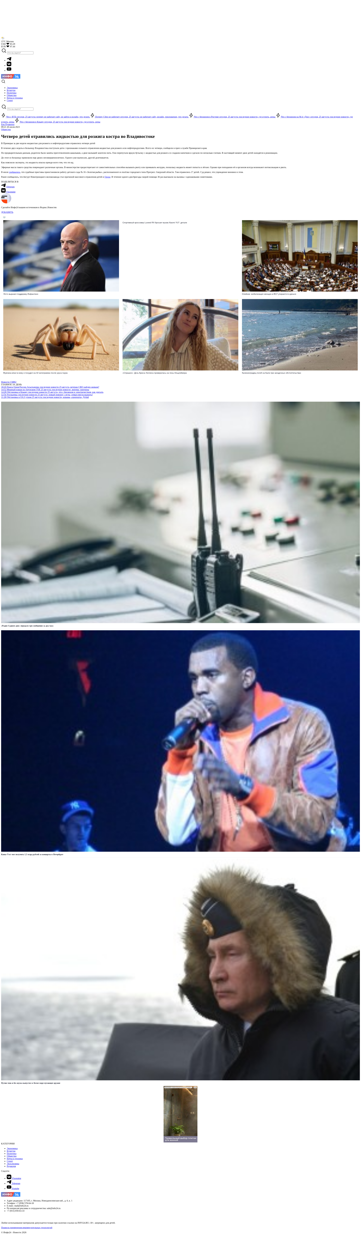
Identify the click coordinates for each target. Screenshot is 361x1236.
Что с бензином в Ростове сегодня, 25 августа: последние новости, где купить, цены (234, 117)
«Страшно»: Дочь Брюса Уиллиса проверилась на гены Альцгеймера (155, 373)
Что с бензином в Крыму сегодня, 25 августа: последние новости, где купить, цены (59, 122)
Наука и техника (15, 1158)
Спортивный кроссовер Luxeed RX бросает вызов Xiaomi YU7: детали (155, 222)
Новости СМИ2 (8, 382)
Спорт (10, 1161)
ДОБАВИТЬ (7, 212)
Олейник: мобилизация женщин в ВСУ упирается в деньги (269, 294)
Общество (6, 129)
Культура (11, 1151)
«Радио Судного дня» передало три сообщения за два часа (27, 626)
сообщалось (14, 172)
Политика (11, 1153)
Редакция (11, 1166)
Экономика (12, 1148)
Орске (107, 177)
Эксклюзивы (13, 1163)
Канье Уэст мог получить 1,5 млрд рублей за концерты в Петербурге (32, 854)
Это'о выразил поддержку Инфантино (20, 294)
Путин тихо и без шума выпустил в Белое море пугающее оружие (30, 1083)
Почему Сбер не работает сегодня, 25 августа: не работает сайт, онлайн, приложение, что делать (142, 117)
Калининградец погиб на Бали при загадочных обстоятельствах (271, 373)
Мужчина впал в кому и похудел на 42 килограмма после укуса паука (35, 373)
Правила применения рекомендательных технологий (26, 1227)
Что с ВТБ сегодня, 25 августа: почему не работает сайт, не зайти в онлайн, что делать (48, 117)
